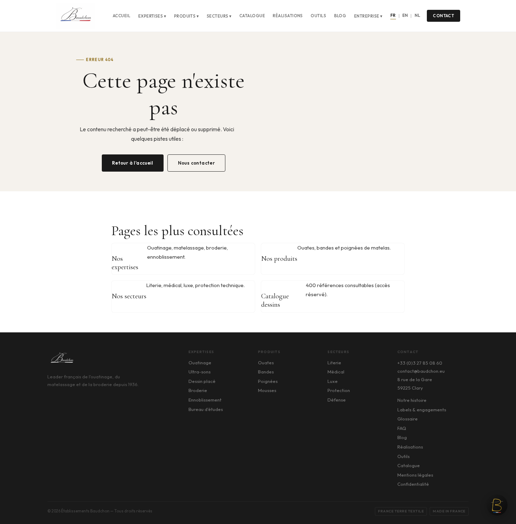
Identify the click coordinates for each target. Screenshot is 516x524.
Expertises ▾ (152, 16)
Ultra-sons (199, 371)
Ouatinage (199, 362)
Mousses (267, 390)
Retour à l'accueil (132, 163)
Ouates (266, 362)
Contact (443, 15)
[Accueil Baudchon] (75, 16)
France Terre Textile (401, 511)
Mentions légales (415, 475)
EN (405, 15)
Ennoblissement (204, 400)
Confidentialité (413, 484)
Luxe (333, 381)
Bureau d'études (205, 409)
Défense (337, 400)
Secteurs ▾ (219, 16)
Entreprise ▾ (368, 16)
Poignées (268, 381)
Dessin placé (202, 381)
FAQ (401, 428)
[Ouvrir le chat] (497, 505)
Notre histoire (411, 400)
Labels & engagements (421, 409)
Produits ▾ (186, 16)
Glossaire (407, 419)
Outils (318, 15)
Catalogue (252, 15)
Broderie (197, 390)
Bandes (266, 371)
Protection (339, 390)
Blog (340, 15)
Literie (334, 362)
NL (418, 15)
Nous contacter (196, 163)
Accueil (121, 15)
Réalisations (288, 15)
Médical (336, 371)
